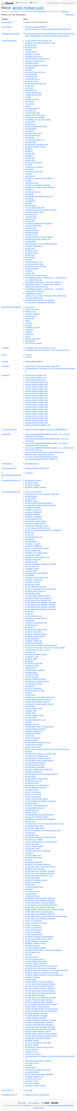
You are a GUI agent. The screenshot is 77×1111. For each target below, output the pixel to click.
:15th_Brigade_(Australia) (35, 995)
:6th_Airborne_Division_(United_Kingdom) (41, 645)
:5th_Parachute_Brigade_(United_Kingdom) (41, 1009)
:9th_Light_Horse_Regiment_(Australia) (40, 918)
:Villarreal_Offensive (33, 772)
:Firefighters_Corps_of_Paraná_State (39, 727)
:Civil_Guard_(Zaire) (33, 747)
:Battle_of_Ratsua (32, 514)
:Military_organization (34, 643)
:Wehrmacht (30, 52)
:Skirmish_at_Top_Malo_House (37, 785)
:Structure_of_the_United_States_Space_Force (42, 366)
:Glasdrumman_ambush (35, 765)
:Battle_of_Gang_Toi (33, 510)
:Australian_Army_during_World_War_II (40, 866)
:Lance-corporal (31, 253)
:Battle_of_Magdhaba (33, 580)
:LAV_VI (28, 259)
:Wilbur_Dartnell (32, 1040)
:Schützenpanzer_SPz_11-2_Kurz (37, 650)
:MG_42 (29, 151)
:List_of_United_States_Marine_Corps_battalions (43, 530)
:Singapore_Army (32, 108)
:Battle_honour (31, 501)
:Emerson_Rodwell (32, 733)
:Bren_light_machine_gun (35, 115)
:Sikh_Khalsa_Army (33, 550)
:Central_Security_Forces (35, 959)
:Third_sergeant (32, 677)
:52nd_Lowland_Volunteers (35, 729)
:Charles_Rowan (32, 790)
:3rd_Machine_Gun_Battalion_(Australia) (40, 605)
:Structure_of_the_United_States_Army (40, 697)
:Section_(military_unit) (37, 468)
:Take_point (30, 124)
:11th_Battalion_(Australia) (35, 787)
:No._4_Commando (33, 882)
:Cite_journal (30, 316)
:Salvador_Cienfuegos (34, 862)
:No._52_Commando (33, 688)
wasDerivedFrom (9, 429)
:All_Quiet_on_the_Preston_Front (37, 528)
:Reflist (28, 332)
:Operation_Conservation (35, 767)
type (4, 355)
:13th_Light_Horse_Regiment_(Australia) (40, 993)
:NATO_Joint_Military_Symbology (37, 185)
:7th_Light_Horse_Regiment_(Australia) (40, 907)
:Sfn (27, 336)
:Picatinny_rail (31, 214)
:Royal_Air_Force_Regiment (35, 266)
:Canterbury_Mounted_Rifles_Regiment (40, 819)
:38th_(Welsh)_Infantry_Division (37, 1006)
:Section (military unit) (35, 375)
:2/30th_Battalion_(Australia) (36, 1015)
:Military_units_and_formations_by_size (40, 43)
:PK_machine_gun (32, 113)
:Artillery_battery (32, 568)
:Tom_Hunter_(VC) (32, 952)
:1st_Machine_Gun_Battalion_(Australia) (40, 801)
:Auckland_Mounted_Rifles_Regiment (39, 815)
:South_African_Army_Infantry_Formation (41, 210)
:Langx (28, 325)
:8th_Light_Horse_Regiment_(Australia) (40, 914)
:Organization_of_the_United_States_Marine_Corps (44, 824)
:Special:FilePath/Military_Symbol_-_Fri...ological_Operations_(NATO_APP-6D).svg (42, 458)
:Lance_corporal (32, 957)
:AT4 (27, 106)
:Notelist (29, 330)
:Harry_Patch (31, 717)
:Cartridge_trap (31, 835)
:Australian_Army (32, 79)
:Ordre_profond (32, 1063)
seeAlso (6, 366)
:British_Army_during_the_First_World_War (41, 966)
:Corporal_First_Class (33, 262)
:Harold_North (31, 803)
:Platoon (29, 190)
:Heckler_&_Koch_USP (34, 171)
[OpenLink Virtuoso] (22, 1103)
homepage (7, 464)
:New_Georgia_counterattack (36, 941)
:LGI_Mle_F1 (30, 122)
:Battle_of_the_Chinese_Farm (36, 756)
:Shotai (28, 1065)
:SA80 (28, 180)
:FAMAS (29, 156)
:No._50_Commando (33, 927)
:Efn (27, 321)
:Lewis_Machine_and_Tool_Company (39, 237)
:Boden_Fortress (32, 724)
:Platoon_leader (31, 675)
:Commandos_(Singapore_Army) (37, 596)
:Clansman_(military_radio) (35, 521)
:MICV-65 (29, 532)
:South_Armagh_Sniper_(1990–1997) (39, 769)
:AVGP (28, 722)
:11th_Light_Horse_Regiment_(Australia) (40, 984)
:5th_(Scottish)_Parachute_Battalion (38, 503)
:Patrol (28, 693)
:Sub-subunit (30, 205)
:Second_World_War (33, 226)
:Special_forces (31, 625)
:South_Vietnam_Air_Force (35, 720)
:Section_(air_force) (33, 480)
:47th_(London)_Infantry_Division (38, 1031)
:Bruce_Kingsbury (32, 977)
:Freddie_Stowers (32, 896)
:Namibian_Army (32, 810)
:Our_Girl (29, 535)
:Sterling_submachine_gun (35, 83)
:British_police (31, 250)
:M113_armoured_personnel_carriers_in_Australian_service (47, 749)
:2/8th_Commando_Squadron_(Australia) (40, 564)
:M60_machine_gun (33, 95)
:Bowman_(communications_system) (39, 704)
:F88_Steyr (30, 255)
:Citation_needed (32, 314)
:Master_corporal (32, 54)
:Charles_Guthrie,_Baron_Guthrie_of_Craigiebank (43, 950)
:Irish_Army (30, 160)
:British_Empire (31, 63)
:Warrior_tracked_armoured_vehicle (39, 178)
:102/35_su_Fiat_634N (33, 663)
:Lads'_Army (30, 821)
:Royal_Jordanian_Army (34, 715)
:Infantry (29, 614)
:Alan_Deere (30, 776)
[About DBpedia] (7, 3)
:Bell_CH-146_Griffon (33, 632)
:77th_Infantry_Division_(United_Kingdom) (41, 1036)
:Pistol (28, 50)
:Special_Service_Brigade (35, 869)
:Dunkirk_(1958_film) (33, 546)
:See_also (29, 334)
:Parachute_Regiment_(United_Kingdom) (40, 837)
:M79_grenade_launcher (35, 117)
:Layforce (29, 661)
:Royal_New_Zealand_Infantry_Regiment (40, 505)
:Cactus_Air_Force (32, 891)
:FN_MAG (29, 199)
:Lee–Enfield (30, 142)
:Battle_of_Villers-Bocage (35, 636)
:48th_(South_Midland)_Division (37, 702)
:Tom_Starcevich (32, 844)
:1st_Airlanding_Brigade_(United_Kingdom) (41, 1004)
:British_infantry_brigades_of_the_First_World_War (44, 975)
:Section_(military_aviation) (35, 487)
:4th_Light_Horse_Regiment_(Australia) (40, 873)
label (5, 361)
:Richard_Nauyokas (33, 559)
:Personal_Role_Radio (34, 934)
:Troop (28, 955)
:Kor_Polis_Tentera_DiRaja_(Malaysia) (39, 1074)
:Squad (28, 174)
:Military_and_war (32, 327)
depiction (6, 434)
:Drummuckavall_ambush (35, 763)
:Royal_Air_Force (32, 99)
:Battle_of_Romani (32, 582)
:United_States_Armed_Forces (36, 578)
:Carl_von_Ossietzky (33, 492)
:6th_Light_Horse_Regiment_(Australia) (40, 871)
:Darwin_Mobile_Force (34, 731)
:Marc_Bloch (30, 713)
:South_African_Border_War (36, 623)
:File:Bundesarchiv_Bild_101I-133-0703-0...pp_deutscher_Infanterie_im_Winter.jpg (40, 301)
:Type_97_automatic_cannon (36, 880)
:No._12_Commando (33, 921)
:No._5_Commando (33, 932)
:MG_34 (29, 149)
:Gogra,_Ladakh (31, 1045)
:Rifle (28, 97)
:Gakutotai (30, 833)
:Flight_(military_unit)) (34, 298)
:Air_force (29, 86)
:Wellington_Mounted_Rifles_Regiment (40, 898)
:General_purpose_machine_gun (37, 239)
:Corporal (29, 104)
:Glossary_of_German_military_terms (39, 1047)
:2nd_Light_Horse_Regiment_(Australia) (40, 1027)
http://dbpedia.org (40, 11)
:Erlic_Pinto (30, 706)
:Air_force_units (31, 309)
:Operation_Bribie (32, 593)
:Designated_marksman (34, 808)
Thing (16, 11)
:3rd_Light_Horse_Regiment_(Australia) (40, 1029)
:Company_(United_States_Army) (37, 1070)
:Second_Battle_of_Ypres (35, 690)
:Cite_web (29, 318)
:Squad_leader (31, 659)
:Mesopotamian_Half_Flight (36, 126)
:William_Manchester (33, 857)
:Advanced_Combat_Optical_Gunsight (39, 187)
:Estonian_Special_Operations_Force (39, 876)
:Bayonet (29, 169)
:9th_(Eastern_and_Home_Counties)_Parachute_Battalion (46, 916)
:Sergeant (29, 101)
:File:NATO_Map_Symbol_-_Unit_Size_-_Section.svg (43, 282)
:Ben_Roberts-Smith (33, 519)
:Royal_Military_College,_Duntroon (38, 699)
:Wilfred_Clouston (32, 946)
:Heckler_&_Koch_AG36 (34, 212)
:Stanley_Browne (32, 1072)
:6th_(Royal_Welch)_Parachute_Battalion (40, 903)
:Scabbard (30, 138)
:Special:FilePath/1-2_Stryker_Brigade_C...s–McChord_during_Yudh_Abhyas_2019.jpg (45, 453)
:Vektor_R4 (30, 176)
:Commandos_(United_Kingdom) (37, 758)
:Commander (31, 541)
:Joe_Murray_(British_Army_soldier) (38, 939)
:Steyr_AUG (30, 158)
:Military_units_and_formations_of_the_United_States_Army (47, 350)
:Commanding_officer (34, 684)
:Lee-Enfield (30, 241)
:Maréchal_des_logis (33, 781)
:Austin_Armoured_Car (34, 1076)
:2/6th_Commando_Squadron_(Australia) (40, 1020)
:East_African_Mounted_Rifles (36, 817)
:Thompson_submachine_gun (36, 144)
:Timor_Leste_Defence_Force (36, 806)
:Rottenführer (31, 496)
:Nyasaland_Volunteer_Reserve (37, 681)
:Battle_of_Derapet (33, 508)
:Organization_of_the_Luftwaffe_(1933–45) (41, 244)
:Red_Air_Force (31, 235)
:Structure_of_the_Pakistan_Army (38, 600)
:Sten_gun (29, 273)
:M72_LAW (30, 153)
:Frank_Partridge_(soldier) (35, 523)
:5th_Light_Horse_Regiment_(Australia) (40, 900)
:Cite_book (30, 307)
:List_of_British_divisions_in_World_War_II (41, 842)
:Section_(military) (32, 485)
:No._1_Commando (33, 792)
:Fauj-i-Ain (29, 539)
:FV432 (28, 203)
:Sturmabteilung (32, 638)
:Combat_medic (31, 81)
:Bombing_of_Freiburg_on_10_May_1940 (40, 754)
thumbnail (7, 27)
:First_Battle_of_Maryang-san (36, 778)
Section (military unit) (28, 7)
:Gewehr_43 (30, 110)
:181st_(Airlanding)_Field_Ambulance (39, 1002)
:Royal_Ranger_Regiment (35, 670)
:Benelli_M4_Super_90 (34, 246)
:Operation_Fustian (33, 555)
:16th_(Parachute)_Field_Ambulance (38, 1000)
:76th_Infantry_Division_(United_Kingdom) (41, 1034)
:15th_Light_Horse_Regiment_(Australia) (40, 997)
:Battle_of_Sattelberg (33, 517)
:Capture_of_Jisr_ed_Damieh (36, 573)
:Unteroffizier (31, 74)
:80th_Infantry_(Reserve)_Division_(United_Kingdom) (44, 909)
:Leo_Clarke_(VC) (32, 566)
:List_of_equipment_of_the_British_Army (40, 589)
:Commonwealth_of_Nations (36, 65)
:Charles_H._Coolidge (33, 839)
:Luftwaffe (30, 68)
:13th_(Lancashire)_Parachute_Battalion (40, 991)
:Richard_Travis (31, 562)
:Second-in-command (34, 167)
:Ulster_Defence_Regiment (35, 948)
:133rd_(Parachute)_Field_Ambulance (39, 936)
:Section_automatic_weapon (36, 275)
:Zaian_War (30, 695)
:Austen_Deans (31, 740)
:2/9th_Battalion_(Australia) (35, 961)
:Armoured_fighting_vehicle (36, 629)
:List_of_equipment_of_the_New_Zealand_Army (43, 830)
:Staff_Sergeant (31, 232)
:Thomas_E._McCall (33, 1054)
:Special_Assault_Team (34, 887)
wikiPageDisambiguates (11, 475)
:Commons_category (33, 343)
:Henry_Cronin (31, 1052)
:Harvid (28, 323)
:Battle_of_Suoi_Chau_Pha (35, 591)
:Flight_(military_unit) (33, 56)
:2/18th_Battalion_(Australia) (36, 1013)
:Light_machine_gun (33, 92)
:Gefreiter (29, 575)
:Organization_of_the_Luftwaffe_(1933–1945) (42, 494)
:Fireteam (29, 131)
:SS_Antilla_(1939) (32, 848)
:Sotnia (28, 860)
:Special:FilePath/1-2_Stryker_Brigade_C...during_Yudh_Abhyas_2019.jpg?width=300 (47, 28)
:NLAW (28, 165)
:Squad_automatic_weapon (36, 634)
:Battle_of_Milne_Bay (33, 641)
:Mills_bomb (30, 219)
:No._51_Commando (33, 930)
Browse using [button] (22, 3)
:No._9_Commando (33, 738)
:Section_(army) (31, 483)
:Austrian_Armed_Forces (35, 61)
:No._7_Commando (33, 797)
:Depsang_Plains (32, 666)
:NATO (28, 70)
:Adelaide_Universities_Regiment (37, 1038)
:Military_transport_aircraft (36, 618)
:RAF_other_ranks (32, 584)
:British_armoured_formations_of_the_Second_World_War (47, 970)
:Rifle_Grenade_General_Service (37, 59)
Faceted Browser (54, 3)
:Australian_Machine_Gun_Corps (37, 742)
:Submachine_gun (32, 135)
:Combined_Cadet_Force (35, 140)
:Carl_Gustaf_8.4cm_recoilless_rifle (38, 41)
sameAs (6, 375)
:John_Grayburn (31, 1049)
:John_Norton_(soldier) (34, 846)
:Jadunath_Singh (32, 783)
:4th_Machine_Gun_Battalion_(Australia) (40, 607)
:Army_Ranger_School (34, 708)
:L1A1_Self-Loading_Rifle (34, 208)
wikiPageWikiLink (9, 41)
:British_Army (31, 571)
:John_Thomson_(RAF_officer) (36, 799)
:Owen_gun (30, 652)
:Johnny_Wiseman (32, 878)
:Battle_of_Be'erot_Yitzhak (35, 943)
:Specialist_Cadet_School (35, 828)
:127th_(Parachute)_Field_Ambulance (39, 986)
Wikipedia (27, 1105)
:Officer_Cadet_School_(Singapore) (38, 598)
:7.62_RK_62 (30, 257)
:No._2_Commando (33, 925)
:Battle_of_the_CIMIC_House (36, 553)
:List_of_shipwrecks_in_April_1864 (38, 1043)
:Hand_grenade (31, 230)
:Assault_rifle (30, 90)
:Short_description (32, 339)
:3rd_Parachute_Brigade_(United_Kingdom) (41, 774)
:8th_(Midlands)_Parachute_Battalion (39, 912)
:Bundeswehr (31, 129)
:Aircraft (29, 88)
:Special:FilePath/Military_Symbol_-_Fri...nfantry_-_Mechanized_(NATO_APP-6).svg (46, 444)
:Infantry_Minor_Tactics (34, 264)
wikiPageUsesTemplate (11, 307)
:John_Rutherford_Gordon (35, 679)
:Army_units (30, 312)
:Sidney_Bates (31, 672)
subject (5, 348)
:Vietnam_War (31, 77)
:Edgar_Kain (30, 668)
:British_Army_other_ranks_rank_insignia (40, 968)
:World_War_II (31, 47)
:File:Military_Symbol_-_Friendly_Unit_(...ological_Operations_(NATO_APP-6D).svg (45, 294)
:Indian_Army (31, 711)
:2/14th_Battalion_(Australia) (36, 964)
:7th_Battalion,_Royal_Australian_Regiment (41, 905)
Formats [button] (35, 3)
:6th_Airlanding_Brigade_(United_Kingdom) (41, 1011)
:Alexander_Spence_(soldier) (36, 654)
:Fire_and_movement (33, 162)
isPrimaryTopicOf (9, 468)
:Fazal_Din (29, 736)
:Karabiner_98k (31, 183)
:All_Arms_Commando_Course (37, 526)
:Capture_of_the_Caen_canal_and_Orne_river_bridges (45, 648)
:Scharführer (30, 499)
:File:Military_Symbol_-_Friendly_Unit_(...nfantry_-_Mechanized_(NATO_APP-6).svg (43, 285)
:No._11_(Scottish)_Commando (37, 548)
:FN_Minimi (30, 201)
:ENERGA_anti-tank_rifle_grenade (38, 120)
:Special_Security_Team (34, 826)
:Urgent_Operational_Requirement (38, 223)
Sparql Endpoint (69, 3)
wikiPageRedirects (11, 480)
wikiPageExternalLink (10, 34)
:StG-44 (28, 271)
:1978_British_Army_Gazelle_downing (39, 760)
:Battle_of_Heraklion (33, 512)
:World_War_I (31, 45)
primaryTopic (9, 1095)
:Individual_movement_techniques (38, 1061)
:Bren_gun (30, 248)
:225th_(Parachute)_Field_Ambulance (39, 1025)
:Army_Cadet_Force (33, 192)
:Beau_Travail (31, 812)
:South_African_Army (33, 133)
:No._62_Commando (33, 794)
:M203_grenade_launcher (35, 147)
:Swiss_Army (30, 228)
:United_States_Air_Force (35, 72)
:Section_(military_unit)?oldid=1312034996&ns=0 (46, 429)
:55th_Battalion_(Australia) (35, 587)
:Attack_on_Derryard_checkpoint (38, 864)
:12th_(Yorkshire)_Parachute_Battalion (39, 988)
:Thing (28, 355)
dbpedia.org (65, 11)
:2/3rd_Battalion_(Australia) (36, 1018)
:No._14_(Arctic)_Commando (36, 923)
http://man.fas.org (31, 464)
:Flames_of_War (31, 657)
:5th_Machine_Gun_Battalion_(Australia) (40, 609)
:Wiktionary (30, 341)
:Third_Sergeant (32, 269)
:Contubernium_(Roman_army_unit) (39, 196)
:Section (29, 473)
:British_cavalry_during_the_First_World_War (42, 973)
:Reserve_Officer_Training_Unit (37, 557)
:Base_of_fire (30, 1067)
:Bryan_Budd (30, 979)
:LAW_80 (29, 194)
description (7, 22)
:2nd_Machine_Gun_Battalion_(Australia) (40, 602)
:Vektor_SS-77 (31, 217)
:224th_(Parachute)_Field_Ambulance (39, 1022)
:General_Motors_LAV (34, 537)
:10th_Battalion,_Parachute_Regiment (39, 982)
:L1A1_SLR (29, 221)
